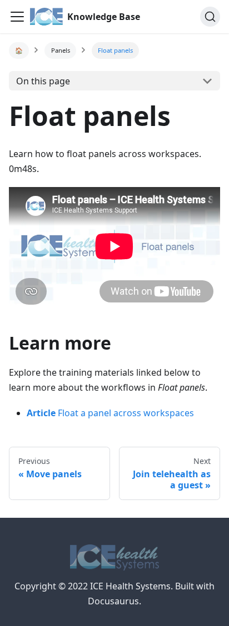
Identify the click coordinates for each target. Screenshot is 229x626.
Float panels (115, 50)
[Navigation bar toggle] (17, 16)
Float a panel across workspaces (110, 413)
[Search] (210, 17)
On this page (43, 81)
